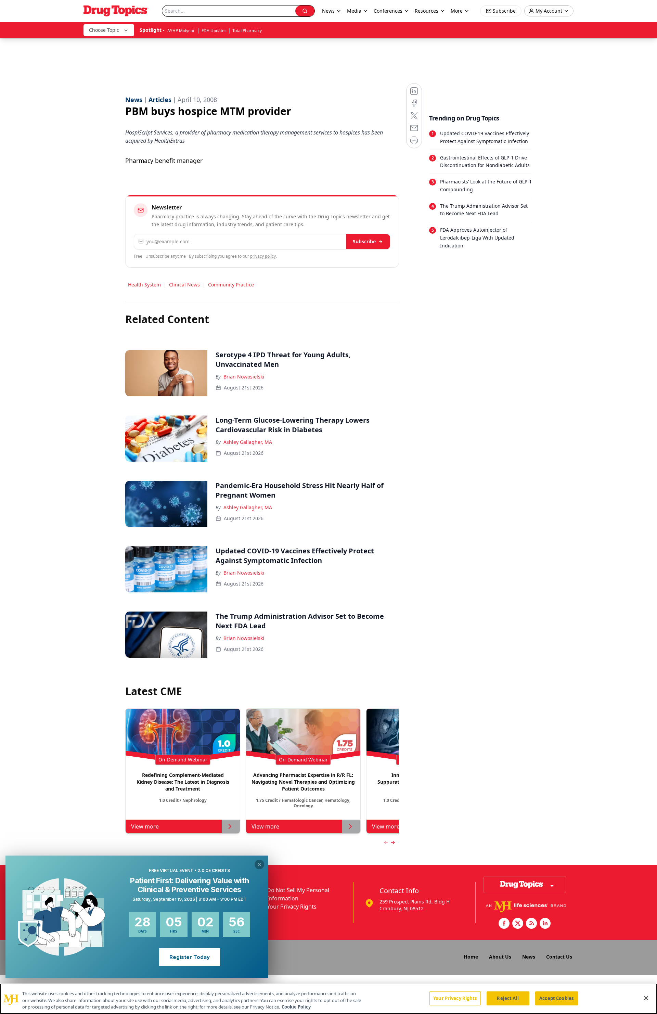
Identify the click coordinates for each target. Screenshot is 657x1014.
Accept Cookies (556, 998)
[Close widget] (259, 864)
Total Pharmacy (247, 31)
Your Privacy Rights (292, 906)
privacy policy (263, 256)
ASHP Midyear (181, 31)
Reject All (507, 998)
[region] (328, 999)
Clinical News (184, 284)
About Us (500, 956)
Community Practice (231, 284)
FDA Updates (214, 31)
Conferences (388, 11)
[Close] (646, 997)
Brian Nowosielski (243, 376)
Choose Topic (104, 30)
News (528, 956)
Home (471, 956)
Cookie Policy (296, 1007)
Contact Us (559, 956)
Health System (144, 284)
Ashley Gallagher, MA (247, 442)
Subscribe (364, 241)
